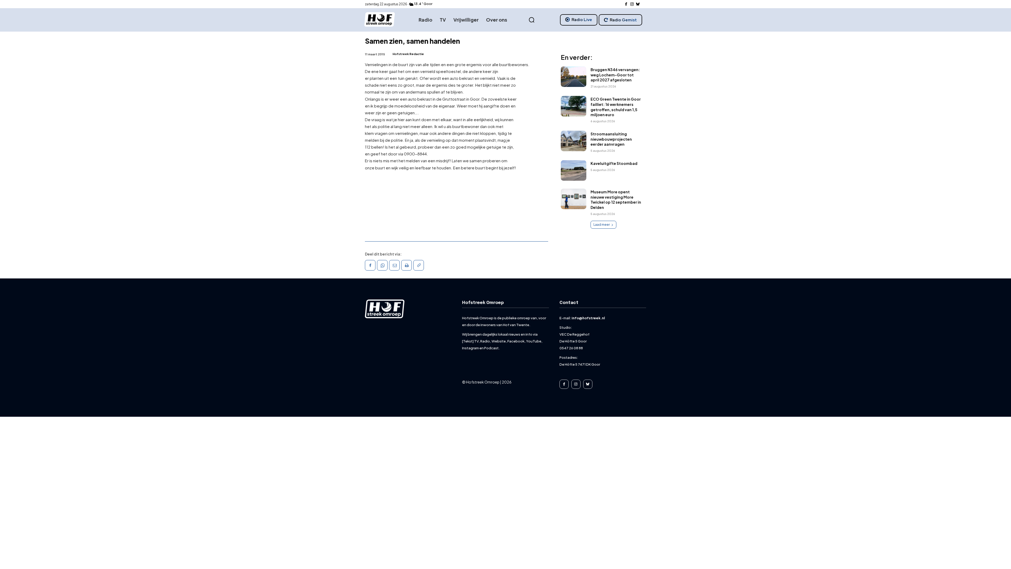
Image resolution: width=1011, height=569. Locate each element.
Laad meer (601, 225)
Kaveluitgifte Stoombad (614, 163)
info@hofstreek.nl (588, 318)
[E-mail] (394, 265)
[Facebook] (626, 4)
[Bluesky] (638, 4)
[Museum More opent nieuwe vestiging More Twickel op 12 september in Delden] (573, 199)
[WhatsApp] (382, 265)
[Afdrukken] (406, 265)
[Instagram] (632, 4)
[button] (531, 20)
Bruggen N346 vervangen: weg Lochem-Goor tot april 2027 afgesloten (615, 74)
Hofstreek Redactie (408, 54)
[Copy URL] (418, 265)
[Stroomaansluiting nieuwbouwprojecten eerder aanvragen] (573, 141)
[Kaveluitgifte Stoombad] (573, 170)
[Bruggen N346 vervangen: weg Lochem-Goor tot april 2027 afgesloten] (573, 76)
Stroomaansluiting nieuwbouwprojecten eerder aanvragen (611, 138)
